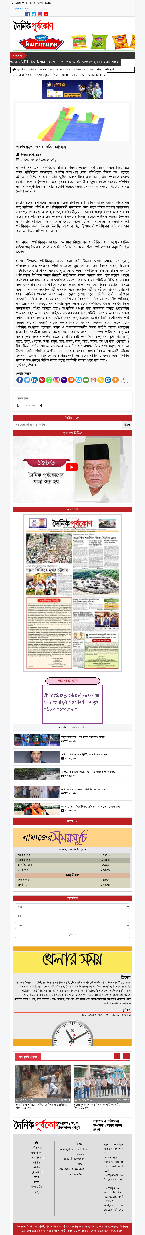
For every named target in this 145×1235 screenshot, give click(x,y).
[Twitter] (27, 380)
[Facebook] (19, 380)
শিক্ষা (55, 75)
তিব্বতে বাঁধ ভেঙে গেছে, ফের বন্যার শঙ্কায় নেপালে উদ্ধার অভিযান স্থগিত (90, 62)
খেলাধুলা (109, 69)
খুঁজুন (127, 424)
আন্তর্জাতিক (80, 69)
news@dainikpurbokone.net (76, 1149)
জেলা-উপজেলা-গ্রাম (60, 69)
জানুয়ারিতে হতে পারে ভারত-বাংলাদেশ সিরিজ (83, 737)
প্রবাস (65, 75)
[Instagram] (56, 380)
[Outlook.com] (108, 380)
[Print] (71, 380)
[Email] (86, 380)
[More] (115, 380)
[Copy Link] (100, 380)
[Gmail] (93, 380)
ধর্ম (83, 75)
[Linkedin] (34, 380)
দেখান (72, 934)
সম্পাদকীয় (36, 1187)
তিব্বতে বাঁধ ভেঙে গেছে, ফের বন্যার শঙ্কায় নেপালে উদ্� (88, 772)
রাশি (36, 1177)
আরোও (71, 821)
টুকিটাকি (36, 1173)
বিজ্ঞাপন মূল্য (21, 8)
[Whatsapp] (49, 380)
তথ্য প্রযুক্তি (43, 75)
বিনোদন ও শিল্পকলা (23, 75)
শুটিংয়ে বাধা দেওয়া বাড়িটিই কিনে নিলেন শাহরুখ (84, 755)
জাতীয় (43, 69)
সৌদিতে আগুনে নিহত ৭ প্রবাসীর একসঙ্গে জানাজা (84, 789)
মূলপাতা (20, 69)
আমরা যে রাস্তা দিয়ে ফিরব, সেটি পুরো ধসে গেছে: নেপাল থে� (91, 807)
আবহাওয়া (37, 1158)
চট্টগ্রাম (32, 69)
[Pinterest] (42, 380)
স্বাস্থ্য (36, 1192)
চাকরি (75, 75)
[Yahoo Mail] (64, 380)
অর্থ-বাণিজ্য (95, 69)
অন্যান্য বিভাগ (96, 75)
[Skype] (78, 380)
